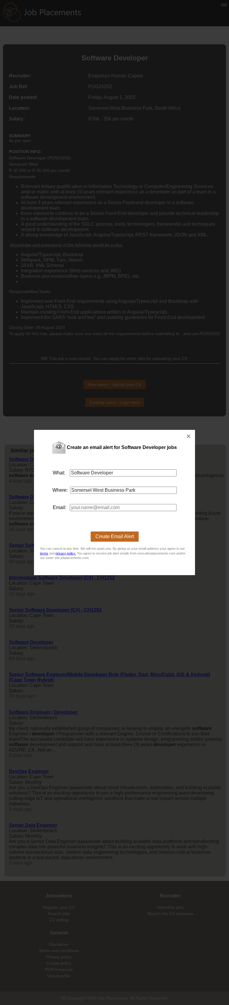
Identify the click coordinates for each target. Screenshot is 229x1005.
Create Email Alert (114, 536)
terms (44, 553)
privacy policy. (65, 553)
